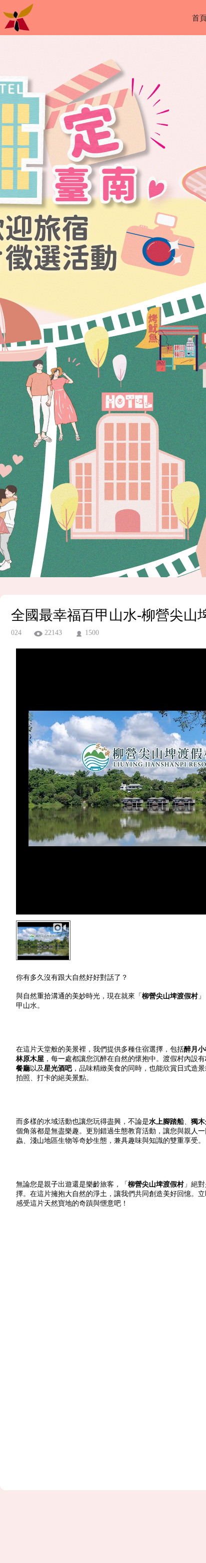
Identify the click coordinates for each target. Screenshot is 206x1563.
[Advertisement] (103, 1358)
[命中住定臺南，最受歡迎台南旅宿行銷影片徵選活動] (18, 32)
